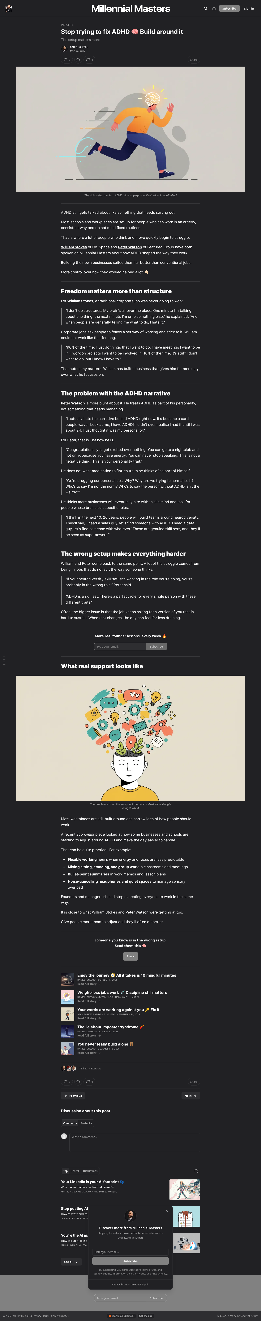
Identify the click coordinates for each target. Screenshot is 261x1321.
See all (68, 1262)
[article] (130, 1189)
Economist (85, 834)
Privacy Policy (159, 1273)
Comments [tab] (70, 1123)
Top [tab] (65, 1171)
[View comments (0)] (78, 60)
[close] (167, 1211)
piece (99, 834)
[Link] (56, 291)
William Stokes (74, 247)
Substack (222, 1316)
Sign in (249, 8)
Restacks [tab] (86, 1123)
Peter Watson (130, 247)
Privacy (37, 1316)
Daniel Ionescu (79, 47)
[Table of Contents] (4, 660)
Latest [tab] (75, 1171)
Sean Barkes (84, 1014)
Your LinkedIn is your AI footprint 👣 (92, 1182)
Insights (67, 24)
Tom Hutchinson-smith (115, 997)
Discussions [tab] (90, 1171)
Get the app (145, 1316)
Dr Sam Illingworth (83, 1218)
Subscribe (229, 8)
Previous (75, 1096)
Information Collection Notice (129, 1273)
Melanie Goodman (82, 1191)
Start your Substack (123, 1316)
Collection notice (60, 1316)
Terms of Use (149, 1269)
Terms (46, 1316)
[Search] (205, 8)
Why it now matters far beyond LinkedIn (87, 1187)
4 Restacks (95, 1068)
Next (188, 1096)
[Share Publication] (214, 8)
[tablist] (77, 1123)
